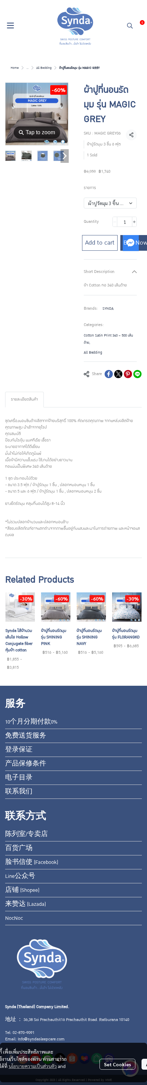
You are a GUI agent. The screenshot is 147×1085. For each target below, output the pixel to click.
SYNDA (108, 308)
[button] (130, 25)
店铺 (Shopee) (22, 890)
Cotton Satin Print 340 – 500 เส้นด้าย (108, 338)
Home (15, 67)
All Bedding (44, 67)
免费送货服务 (25, 736)
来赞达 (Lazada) (25, 904)
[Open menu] (10, 25)
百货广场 (18, 848)
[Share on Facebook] (109, 374)
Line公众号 (20, 876)
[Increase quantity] (134, 222)
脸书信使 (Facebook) (31, 862)
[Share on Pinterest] (128, 374)
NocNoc (14, 918)
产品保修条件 (25, 764)
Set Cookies (117, 1064)
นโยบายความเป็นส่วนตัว (33, 1066)
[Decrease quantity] (115, 222)
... (27, 67)
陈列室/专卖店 (26, 834)
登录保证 (18, 750)
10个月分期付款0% (31, 722)
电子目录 (18, 778)
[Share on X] (118, 374)
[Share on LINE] (137, 374)
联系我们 (18, 792)
